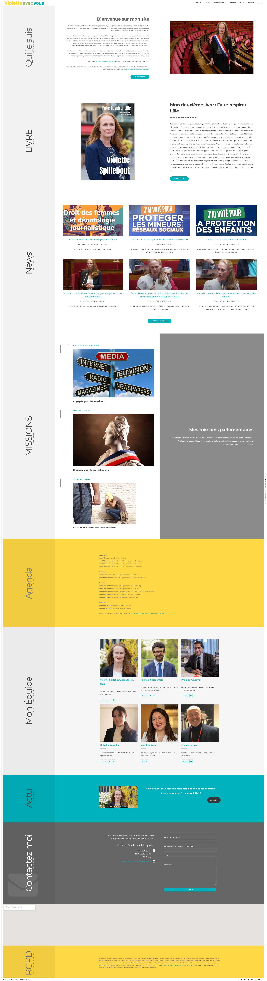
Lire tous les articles (159, 321)
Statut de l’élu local (81, 411)
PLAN (242, 3)
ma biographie (140, 77)
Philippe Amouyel (191, 680)
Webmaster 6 (167, 244)
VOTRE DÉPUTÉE (219, 3)
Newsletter (214, 800)
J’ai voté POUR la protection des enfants (226, 239)
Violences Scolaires (81, 479)
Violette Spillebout (100, 244)
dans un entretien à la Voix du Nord (104, 61)
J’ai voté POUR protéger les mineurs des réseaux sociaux (159, 239)
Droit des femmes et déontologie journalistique (93, 239)
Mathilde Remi (148, 745)
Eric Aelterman (189, 745)
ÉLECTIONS (232, 3)
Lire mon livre (179, 179)
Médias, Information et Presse (86, 345)
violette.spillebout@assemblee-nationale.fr (136, 69)
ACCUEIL (199, 3)
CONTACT (251, 3)
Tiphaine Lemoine (109, 745)
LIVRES (208, 3)
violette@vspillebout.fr (174, 965)
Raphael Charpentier (152, 680)
